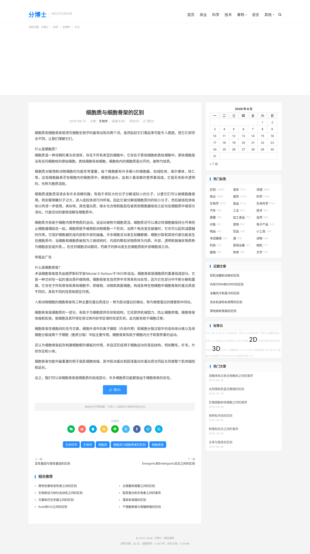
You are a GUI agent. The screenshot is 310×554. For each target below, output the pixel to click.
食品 (239, 203)
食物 (239, 224)
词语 (263, 189)
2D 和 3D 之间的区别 (226, 333)
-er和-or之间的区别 (248, 333)
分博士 (37, 15)
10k (207, 333)
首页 (190, 15)
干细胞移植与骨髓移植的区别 (142, 506)
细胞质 (102, 444)
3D (216, 348)
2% (251, 356)
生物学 (66, 27)
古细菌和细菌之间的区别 (139, 486)
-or (212, 341)
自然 (262, 217)
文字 (262, 252)
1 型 (212, 333)
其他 (268, 15)
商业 (203, 15)
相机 (262, 245)
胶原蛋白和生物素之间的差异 (142, 492)
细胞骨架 (158, 444)
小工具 (263, 231)
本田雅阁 (218, 238)
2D (253, 339)
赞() (148, 121)
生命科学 (71, 444)
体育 (238, 252)
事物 (240, 15)
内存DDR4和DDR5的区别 (227, 284)
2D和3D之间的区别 (225, 341)
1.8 (241, 350)
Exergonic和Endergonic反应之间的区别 (168, 463)
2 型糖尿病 (233, 350)
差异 (239, 196)
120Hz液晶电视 (256, 350)
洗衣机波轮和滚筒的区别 (226, 302)
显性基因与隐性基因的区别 (52, 463)
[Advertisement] (155, 60)
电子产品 (265, 224)
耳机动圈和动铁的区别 (224, 275)
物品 (216, 231)
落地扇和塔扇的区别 (223, 311)
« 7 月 (214, 164)
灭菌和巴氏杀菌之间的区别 (56, 499)
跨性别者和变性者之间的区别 (57, 486)
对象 (215, 224)
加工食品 (242, 217)
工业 (239, 210)
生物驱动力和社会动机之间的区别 (60, 492)
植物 (215, 252)
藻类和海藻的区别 (134, 499)
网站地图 (169, 538)
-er (245, 350)
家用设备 (241, 245)
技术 (228, 15)
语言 (255, 15)
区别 (217, 189)
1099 (208, 350)
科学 (215, 15)
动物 (262, 238)
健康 (215, 217)
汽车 (215, 210)
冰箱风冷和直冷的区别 (224, 293)
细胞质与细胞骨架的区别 (115, 112)
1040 (224, 350)
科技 (215, 245)
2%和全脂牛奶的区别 (269, 341)
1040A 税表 (242, 341)
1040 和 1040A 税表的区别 (234, 356)
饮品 (239, 231)
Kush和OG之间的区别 (52, 506)
